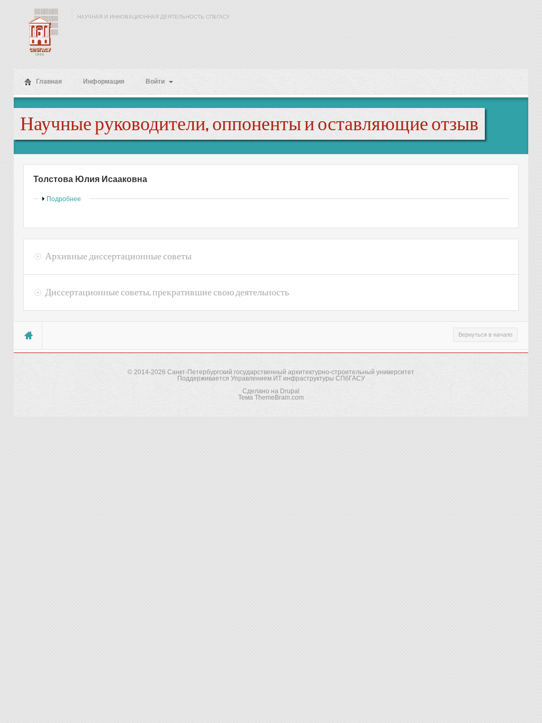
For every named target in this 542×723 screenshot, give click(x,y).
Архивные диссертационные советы (118, 256)
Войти (156, 81)
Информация (103, 81)
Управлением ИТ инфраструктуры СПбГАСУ (298, 378)
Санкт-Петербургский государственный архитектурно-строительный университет (290, 372)
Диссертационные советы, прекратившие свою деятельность (167, 292)
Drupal (290, 391)
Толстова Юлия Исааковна (90, 179)
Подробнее (64, 199)
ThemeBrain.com (279, 397)
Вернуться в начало (485, 334)
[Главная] (40, 31)
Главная (48, 81)
